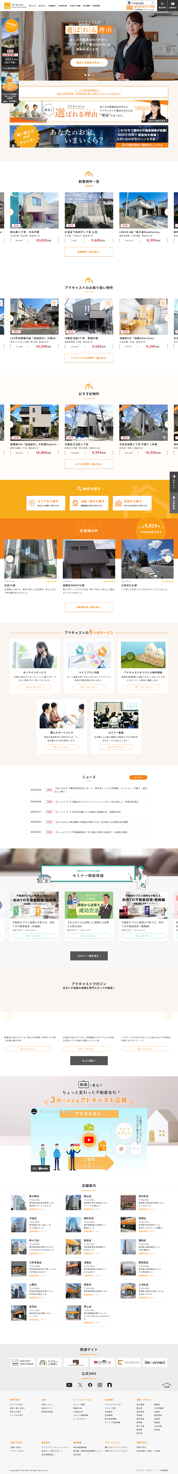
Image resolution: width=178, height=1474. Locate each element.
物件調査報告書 (80, 1447)
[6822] (10, 44)
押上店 (139, 1433)
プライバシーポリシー (145, 1470)
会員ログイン (47, 1408)
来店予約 (162, 7)
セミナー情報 (79, 1404)
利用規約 (164, 1470)
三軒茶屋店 (159, 1408)
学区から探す (15, 1411)
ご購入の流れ (15, 1447)
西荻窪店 (158, 1415)
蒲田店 (157, 1404)
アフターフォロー (17, 1451)
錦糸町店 (140, 1418)
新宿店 (139, 1429)
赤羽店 (157, 1429)
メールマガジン (80, 1418)
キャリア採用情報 (112, 1422)
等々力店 (140, 1426)
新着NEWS (77, 1408)
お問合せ (173, 7)
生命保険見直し (48, 1454)
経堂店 (157, 1422)
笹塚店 (139, 1422)
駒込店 (139, 1408)
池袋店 (157, 1411)
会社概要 (109, 1415)
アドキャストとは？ (113, 1404)
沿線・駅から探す (17, 1408)
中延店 (139, 1415)
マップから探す (16, 1415)
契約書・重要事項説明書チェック (87, 1451)
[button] (85, 75)
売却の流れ (141, 1447)
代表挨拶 (109, 1411)
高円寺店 (140, 1411)
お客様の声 (62, 5)
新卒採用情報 (110, 1418)
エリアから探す (16, 1404)
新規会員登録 (47, 1411)
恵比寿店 (140, 1404)
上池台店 (158, 1426)
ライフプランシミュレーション (55, 1447)
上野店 (157, 1418)
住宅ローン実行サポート (52, 1451)
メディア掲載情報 (80, 1415)
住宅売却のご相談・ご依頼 (148, 1451)
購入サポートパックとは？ (116, 1447)
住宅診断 (77, 1454)
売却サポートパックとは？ (116, 1451)
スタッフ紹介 (110, 1408)
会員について (47, 1404)
